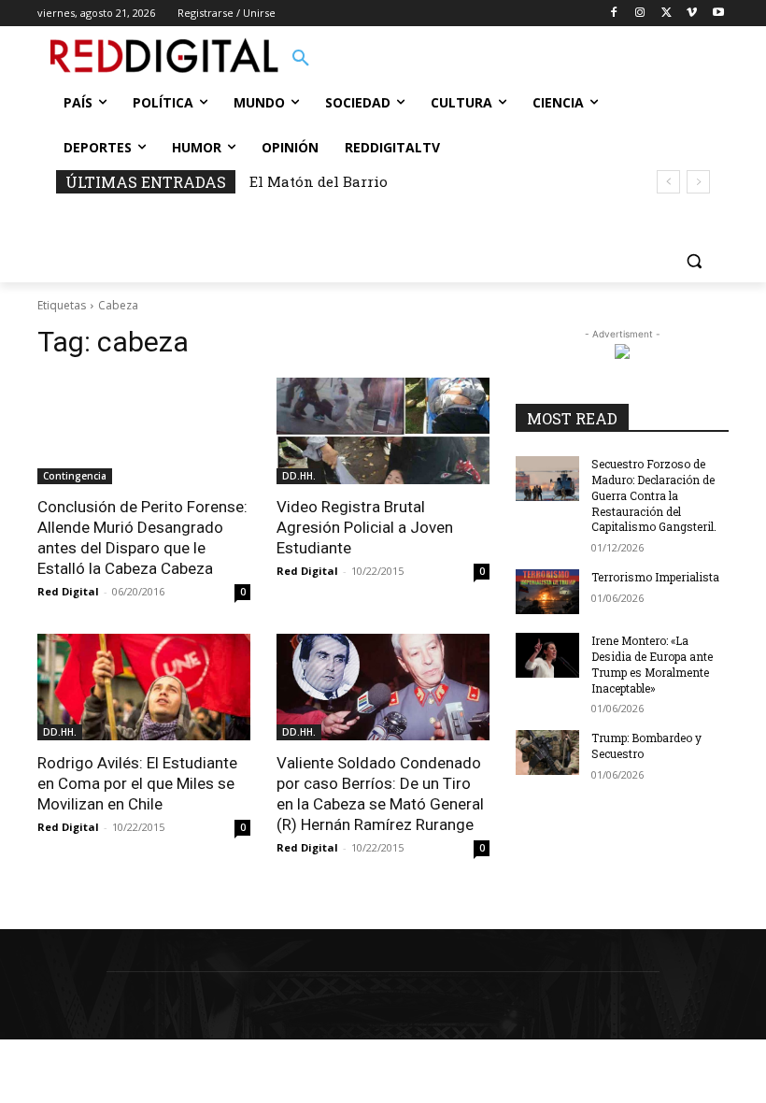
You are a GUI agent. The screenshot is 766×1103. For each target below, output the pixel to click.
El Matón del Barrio (318, 181)
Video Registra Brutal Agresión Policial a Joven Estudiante (365, 527)
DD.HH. (299, 475)
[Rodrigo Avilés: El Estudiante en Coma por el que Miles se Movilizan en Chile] (143, 687)
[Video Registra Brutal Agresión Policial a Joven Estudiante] (383, 431)
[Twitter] (666, 13)
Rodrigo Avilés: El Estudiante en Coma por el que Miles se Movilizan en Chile (137, 783)
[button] (300, 58)
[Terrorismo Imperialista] (547, 591)
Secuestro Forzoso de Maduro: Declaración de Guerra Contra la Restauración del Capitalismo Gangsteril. (653, 495)
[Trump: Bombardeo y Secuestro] (547, 752)
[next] (698, 181)
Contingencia (74, 475)
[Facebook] (614, 13)
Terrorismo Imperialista (655, 576)
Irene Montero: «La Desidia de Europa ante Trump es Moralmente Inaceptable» (652, 664)
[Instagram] (640, 13)
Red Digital (68, 591)
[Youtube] (718, 13)
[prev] (668, 181)
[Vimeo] (691, 13)
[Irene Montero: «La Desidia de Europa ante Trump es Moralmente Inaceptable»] (547, 655)
